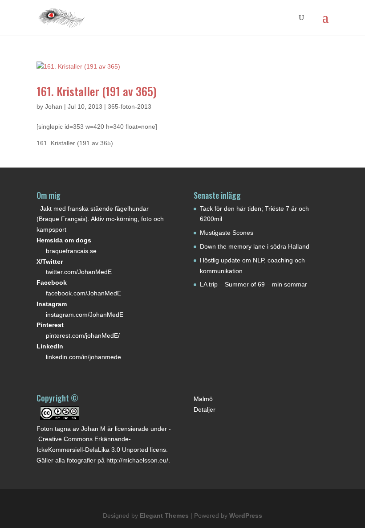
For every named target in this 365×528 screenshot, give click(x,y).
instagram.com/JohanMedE (84, 314)
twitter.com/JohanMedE (79, 271)
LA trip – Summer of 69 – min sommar (253, 284)
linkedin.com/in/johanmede (83, 356)
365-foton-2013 (129, 106)
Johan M (93, 428)
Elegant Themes (164, 515)
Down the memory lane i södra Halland (254, 246)
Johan (53, 106)
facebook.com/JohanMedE (83, 293)
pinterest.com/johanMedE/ (83, 335)
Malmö (203, 398)
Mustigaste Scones (226, 232)
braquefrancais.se (71, 250)
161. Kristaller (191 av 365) (96, 91)
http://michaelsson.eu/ (137, 460)
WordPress (245, 515)
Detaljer (204, 409)
